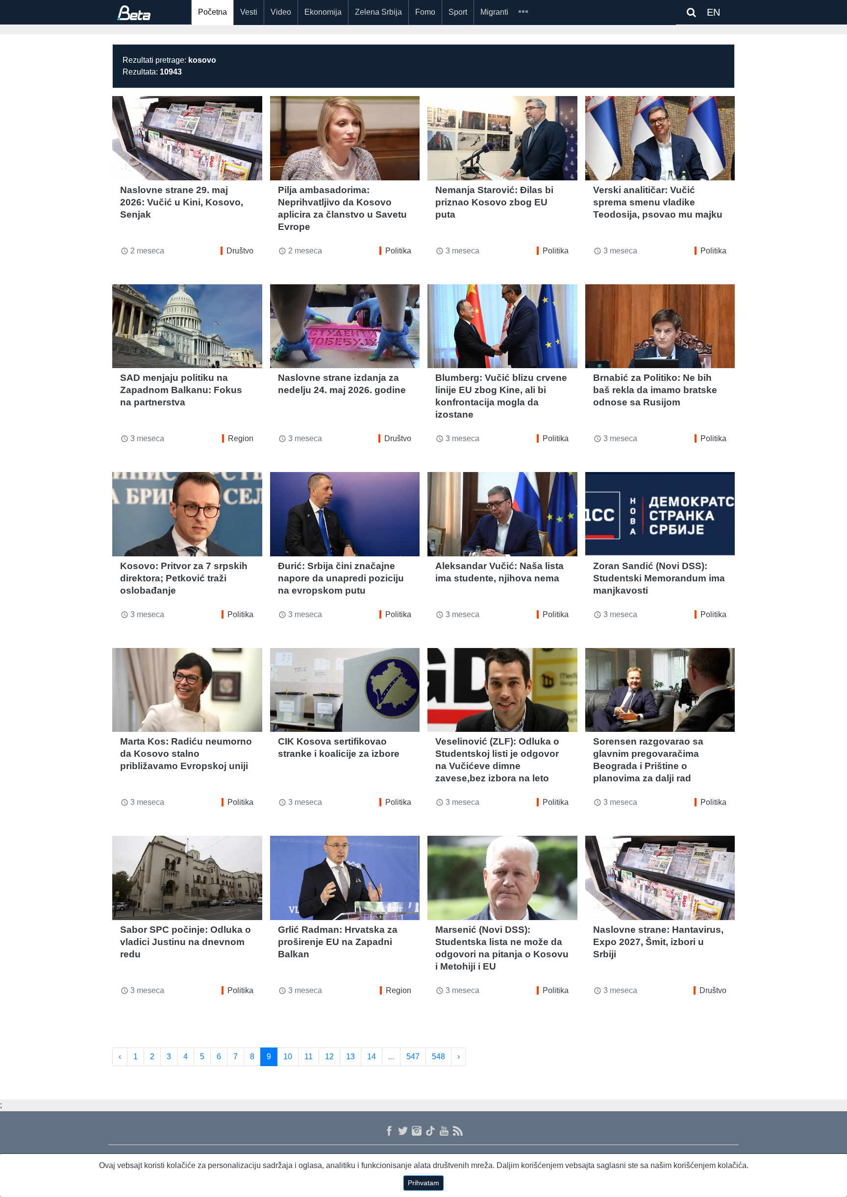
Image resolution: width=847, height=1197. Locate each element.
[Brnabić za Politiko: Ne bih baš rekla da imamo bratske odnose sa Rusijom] (660, 326)
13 (350, 1056)
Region (240, 438)
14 (371, 1056)
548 (438, 1056)
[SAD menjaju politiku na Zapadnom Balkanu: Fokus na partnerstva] (187, 326)
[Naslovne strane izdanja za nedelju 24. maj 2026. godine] (345, 326)
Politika (398, 251)
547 (413, 1056)
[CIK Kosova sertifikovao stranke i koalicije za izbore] (345, 690)
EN (713, 12)
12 (329, 1056)
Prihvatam (423, 1183)
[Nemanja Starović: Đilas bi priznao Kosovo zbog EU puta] (502, 138)
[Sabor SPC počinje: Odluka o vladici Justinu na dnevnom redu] (187, 878)
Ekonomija (323, 12)
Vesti (248, 12)
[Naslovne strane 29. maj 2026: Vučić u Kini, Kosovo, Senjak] (187, 138)
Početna (212, 12)
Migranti (494, 12)
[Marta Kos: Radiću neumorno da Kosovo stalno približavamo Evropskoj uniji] (187, 690)
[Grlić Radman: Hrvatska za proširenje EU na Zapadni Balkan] (345, 878)
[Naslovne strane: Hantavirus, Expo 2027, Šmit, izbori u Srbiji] (660, 878)
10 (287, 1056)
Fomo (425, 12)
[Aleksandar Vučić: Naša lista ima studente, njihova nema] (502, 514)
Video (281, 12)
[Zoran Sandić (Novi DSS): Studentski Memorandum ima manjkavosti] (660, 514)
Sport (457, 12)
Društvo (239, 251)
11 (308, 1056)
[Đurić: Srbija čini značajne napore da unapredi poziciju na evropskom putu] (345, 514)
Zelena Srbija (378, 12)
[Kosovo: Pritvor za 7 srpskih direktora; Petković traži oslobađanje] (187, 514)
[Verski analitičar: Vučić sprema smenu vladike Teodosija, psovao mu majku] (660, 138)
